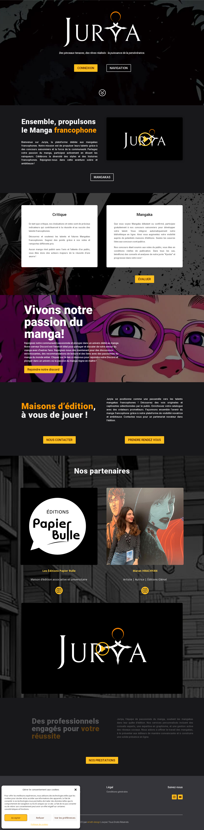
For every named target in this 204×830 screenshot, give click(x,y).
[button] (75, 789)
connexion (85, 68)
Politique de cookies (39, 824)
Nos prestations (102, 760)
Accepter (15, 817)
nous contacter (59, 440)
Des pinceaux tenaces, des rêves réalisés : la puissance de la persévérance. (102, 53)
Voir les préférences (65, 817)
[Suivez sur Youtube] (180, 797)
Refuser (40, 817)
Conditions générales (117, 792)
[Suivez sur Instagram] (174, 797)
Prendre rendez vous (144, 440)
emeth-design (93, 822)
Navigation (119, 68)
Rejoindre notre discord (43, 369)
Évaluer (144, 279)
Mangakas (102, 177)
